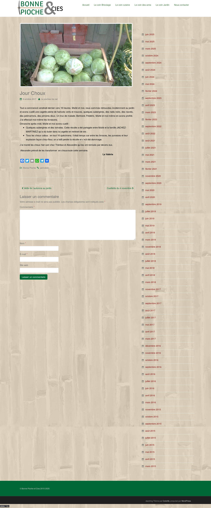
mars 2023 (150, 112)
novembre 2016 (153, 352)
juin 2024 (149, 76)
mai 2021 (149, 154)
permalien (44, 167)
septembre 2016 (153, 366)
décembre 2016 (153, 345)
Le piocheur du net (49, 99)
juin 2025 (149, 34)
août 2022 (150, 133)
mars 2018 (150, 282)
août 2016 (150, 374)
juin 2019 (149, 218)
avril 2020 (150, 197)
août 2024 (150, 69)
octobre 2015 (151, 416)
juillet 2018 (150, 260)
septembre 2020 (153, 183)
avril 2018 (150, 274)
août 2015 (150, 430)
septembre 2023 (153, 98)
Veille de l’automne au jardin (37, 188)
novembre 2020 (153, 175)
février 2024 (151, 90)
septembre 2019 (153, 204)
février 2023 (151, 119)
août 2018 (150, 253)
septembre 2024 (153, 62)
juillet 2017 (150, 317)
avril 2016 (150, 395)
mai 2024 (149, 83)
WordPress (186, 500)
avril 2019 (150, 232)
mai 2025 (149, 41)
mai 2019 (149, 225)
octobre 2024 (151, 55)
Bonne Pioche (29, 167)
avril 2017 (150, 331)
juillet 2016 (150, 381)
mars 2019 (150, 239)
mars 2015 (150, 466)
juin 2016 (149, 388)
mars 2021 (150, 161)
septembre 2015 (153, 423)
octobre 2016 (151, 359)
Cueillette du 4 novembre (119, 188)
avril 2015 (150, 459)
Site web (24, 265)
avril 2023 (150, 105)
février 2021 (151, 168)
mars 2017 (150, 338)
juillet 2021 (150, 147)
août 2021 (150, 140)
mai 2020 (149, 190)
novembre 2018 (153, 246)
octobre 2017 (151, 296)
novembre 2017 (153, 289)
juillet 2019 (150, 211)
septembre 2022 (153, 126)
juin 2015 (149, 444)
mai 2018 (149, 267)
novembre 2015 (153, 409)
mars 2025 (150, 48)
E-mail (23, 254)
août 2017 (150, 310)
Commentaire (27, 206)
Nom (23, 243)
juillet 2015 (150, 437)
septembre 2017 (153, 303)
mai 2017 (149, 324)
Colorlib (166, 500)
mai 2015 (149, 451)
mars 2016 (150, 402)
